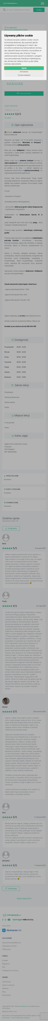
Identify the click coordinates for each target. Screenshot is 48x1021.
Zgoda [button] (24, 68)
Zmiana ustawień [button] (24, 75)
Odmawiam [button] (24, 72)
